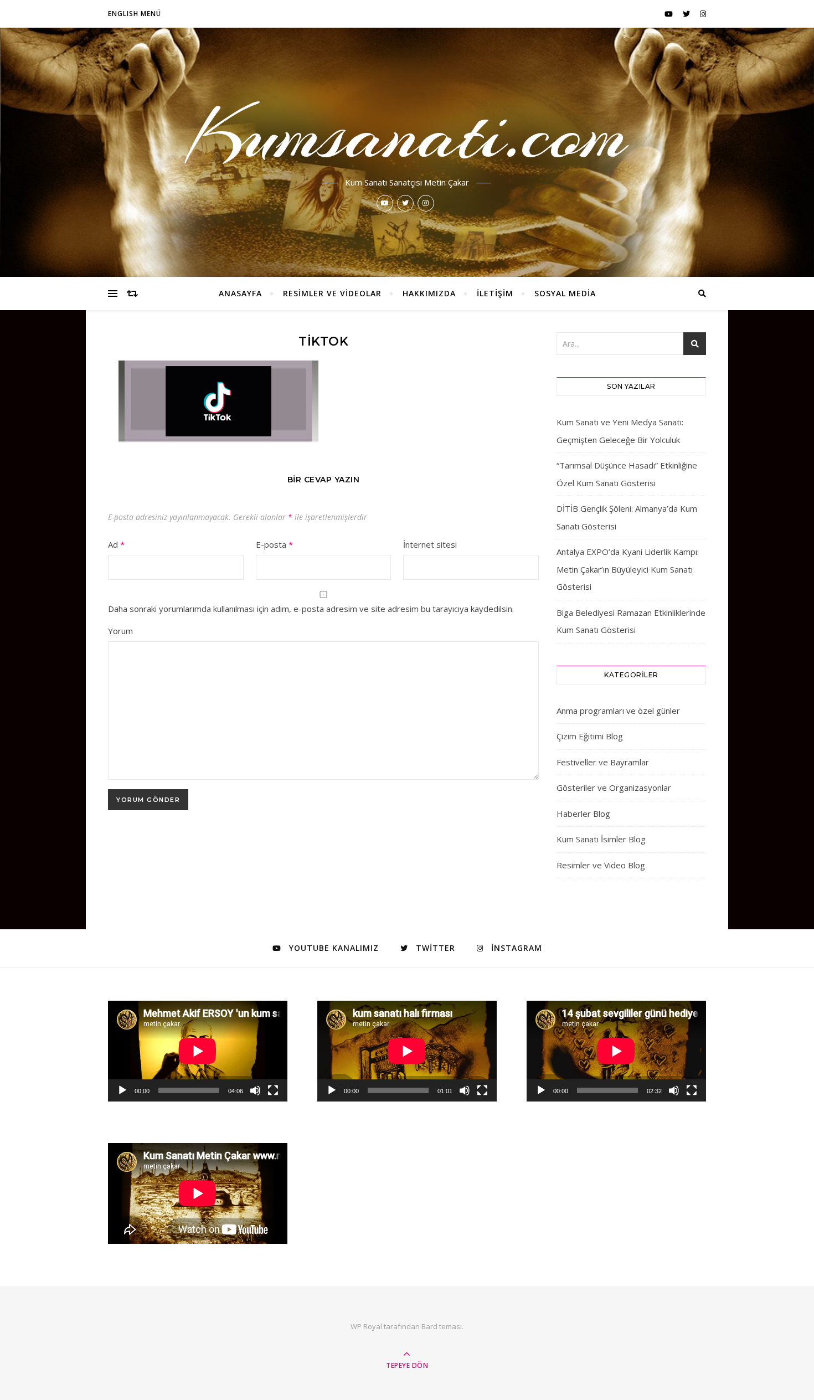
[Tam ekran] (273, 1090)
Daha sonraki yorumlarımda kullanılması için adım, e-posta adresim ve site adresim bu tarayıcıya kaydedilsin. (311, 608)
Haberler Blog (583, 813)
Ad (116, 544)
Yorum (120, 630)
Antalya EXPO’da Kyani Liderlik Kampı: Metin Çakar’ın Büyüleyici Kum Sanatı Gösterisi (628, 569)
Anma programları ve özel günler (618, 710)
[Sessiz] (255, 1090)
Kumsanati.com (407, 134)
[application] (197, 1051)
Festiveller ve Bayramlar (603, 762)
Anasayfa (240, 293)
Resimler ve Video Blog (601, 865)
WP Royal (366, 1326)
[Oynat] (122, 1090)
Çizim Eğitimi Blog (590, 736)
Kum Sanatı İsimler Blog (601, 839)
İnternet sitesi (430, 544)
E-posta (274, 544)
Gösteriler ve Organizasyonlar (614, 787)
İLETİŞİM (495, 293)
